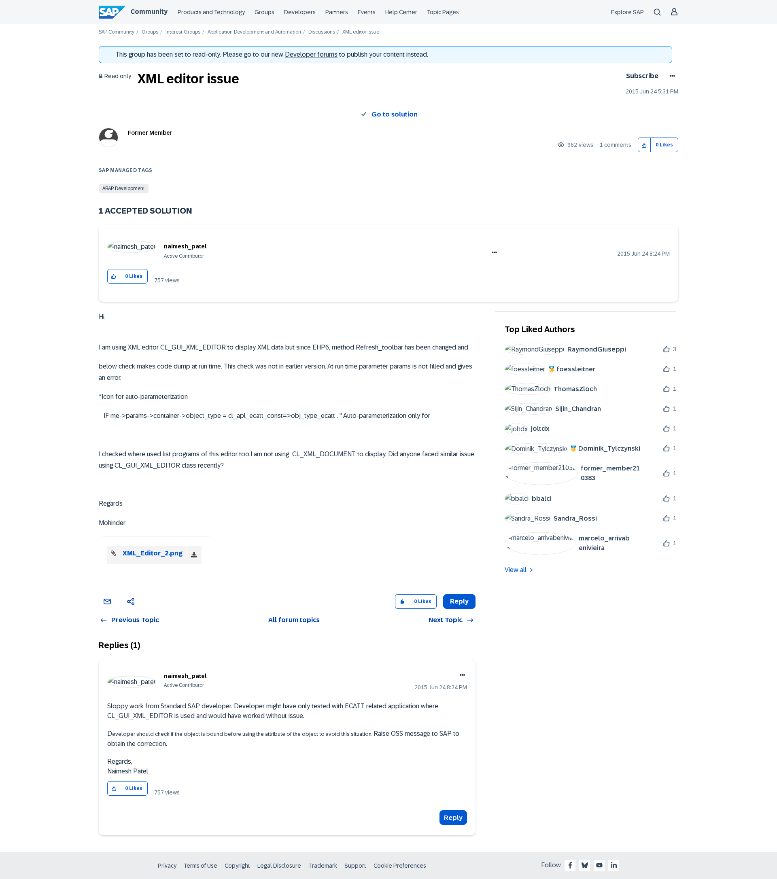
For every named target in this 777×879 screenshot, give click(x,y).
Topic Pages (443, 12)
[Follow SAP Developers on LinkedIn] (614, 865)
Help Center (401, 12)
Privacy (167, 865)
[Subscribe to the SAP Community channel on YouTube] (599, 865)
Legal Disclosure (279, 865)
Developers (300, 12)
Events (367, 12)
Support (355, 865)
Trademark (322, 865)
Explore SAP (627, 12)
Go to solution (395, 114)
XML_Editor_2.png (153, 553)
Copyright (237, 865)
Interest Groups (183, 32)
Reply (453, 817)
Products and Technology (211, 12)
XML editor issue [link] (360, 32)
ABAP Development (123, 188)
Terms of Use (200, 865)
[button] (644, 145)
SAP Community (116, 32)
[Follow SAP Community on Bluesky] (585, 865)
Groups (264, 12)
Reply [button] (459, 601)
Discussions (321, 32)
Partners (336, 12)
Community (149, 11)
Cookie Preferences (400, 865)
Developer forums (311, 54)
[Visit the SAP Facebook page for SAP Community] (570, 865)
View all (515, 569)
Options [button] (671, 76)
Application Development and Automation (254, 32)
